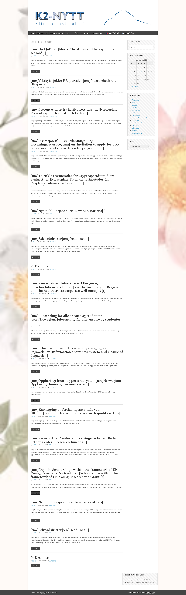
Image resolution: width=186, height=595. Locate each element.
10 (141, 71)
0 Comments (53, 56)
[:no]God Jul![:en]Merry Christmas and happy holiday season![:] (73, 51)
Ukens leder (136, 120)
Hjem (32, 33)
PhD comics (40, 266)
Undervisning (97, 33)
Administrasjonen (56, 33)
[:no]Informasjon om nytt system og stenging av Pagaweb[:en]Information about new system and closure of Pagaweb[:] (77, 351)
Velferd (134, 130)
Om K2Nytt (85, 33)
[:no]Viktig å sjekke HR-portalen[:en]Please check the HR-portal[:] (73, 82)
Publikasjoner (136, 115)
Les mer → (35, 71)
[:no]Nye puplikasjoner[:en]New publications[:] (68, 502)
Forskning (135, 100)
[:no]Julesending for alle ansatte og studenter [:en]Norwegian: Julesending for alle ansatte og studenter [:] (75, 319)
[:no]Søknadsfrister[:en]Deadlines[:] (60, 239)
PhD (76, 33)
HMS (67, 33)
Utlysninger (136, 128)
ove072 (34, 56)
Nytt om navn (136, 110)
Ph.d (133, 113)
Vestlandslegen (137, 133)
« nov (131, 86)
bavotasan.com (150, 592)
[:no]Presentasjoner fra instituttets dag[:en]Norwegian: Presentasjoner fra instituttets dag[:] (74, 111)
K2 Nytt (43, 592)
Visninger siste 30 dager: (135, 580)
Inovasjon (135, 105)
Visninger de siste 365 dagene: (137, 582)
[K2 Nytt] (93, 14)
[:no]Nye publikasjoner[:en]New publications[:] (68, 211)
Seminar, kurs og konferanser (142, 118)
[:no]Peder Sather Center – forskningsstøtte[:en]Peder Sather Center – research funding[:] (74, 440)
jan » (136, 86)
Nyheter (134, 108)
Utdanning (135, 125)
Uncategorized (137, 123)
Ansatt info (41, 33)
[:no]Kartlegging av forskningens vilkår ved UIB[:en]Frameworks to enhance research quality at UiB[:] (77, 411)
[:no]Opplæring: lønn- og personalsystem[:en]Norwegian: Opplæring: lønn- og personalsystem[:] (76, 382)
